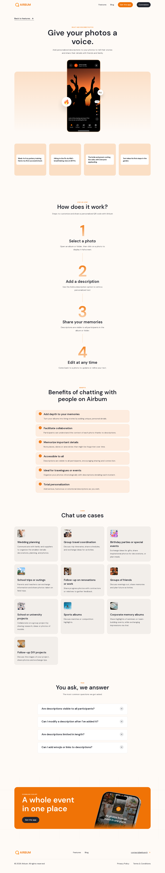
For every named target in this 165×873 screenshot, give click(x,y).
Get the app (125, 4)
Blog (112, 4)
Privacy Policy (123, 863)
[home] (22, 4)
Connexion (144, 4)
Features (102, 4)
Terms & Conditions (142, 863)
